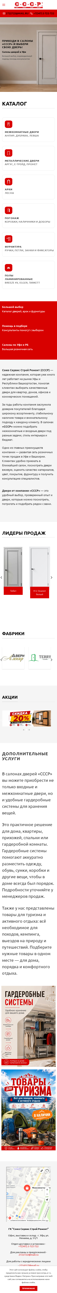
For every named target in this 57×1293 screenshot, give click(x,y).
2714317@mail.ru (29, 1265)
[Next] (51, 577)
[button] (3, 4)
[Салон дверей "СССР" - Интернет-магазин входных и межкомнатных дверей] (28, 4)
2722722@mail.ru (28, 1254)
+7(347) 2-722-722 (28, 1246)
